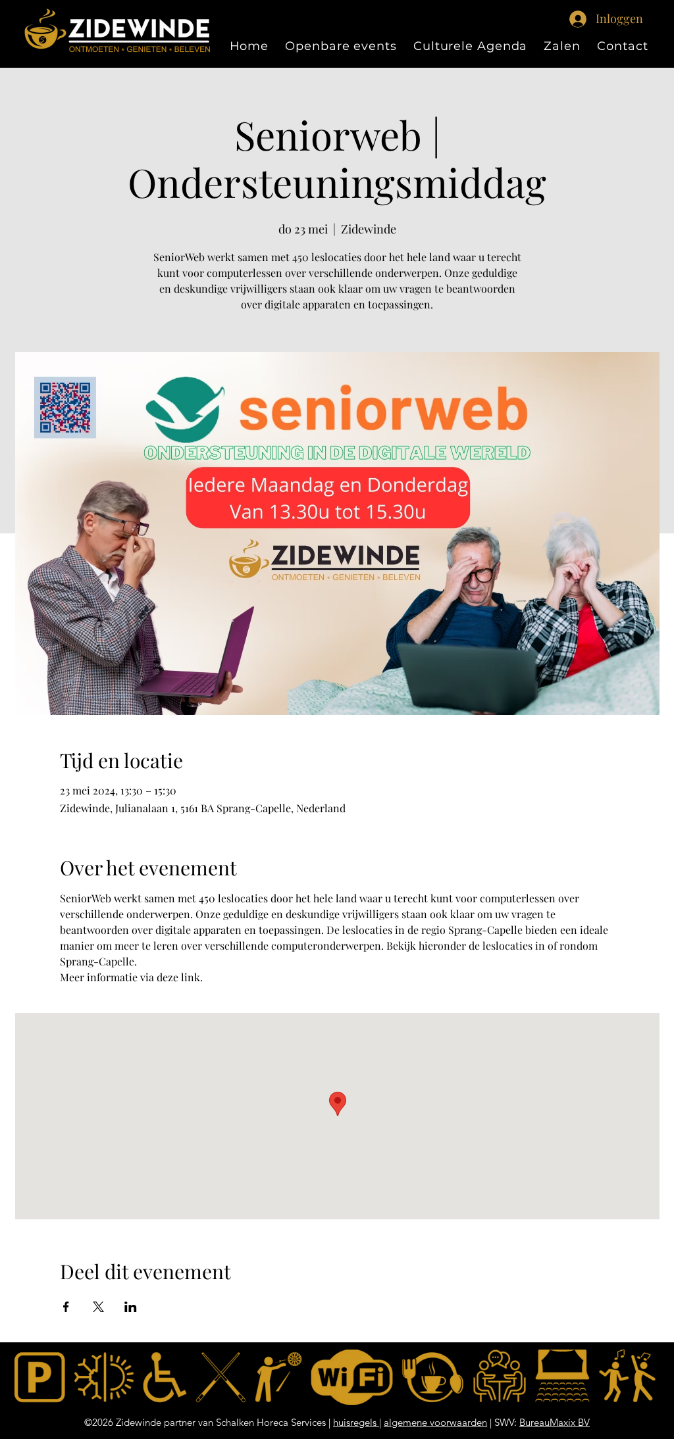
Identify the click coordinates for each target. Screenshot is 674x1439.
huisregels (356, 1422)
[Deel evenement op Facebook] (66, 1307)
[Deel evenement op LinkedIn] (130, 1307)
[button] (562, 46)
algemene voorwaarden (435, 1422)
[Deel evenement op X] (98, 1307)
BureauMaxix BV (554, 1422)
